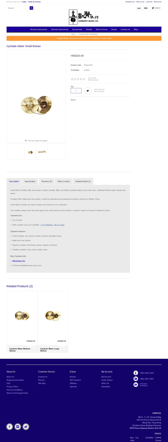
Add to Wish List (99, 89)
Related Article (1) (83, 181)
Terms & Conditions (15, 390)
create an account (34, 1)
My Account (157, 1)
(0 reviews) (92, 78)
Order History (107, 380)
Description (14, 181)
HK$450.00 (31, 329)
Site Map (42, 383)
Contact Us (125, 29)
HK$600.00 (61, 329)
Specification (30, 181)
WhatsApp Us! (18, 261)
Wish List (105, 383)
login (24, 1)
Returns (41, 380)
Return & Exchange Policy (17, 393)
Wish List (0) (140, 1)
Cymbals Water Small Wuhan (88, 34)
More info (22, 345)
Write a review (93, 80)
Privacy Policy (12, 387)
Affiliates (73, 383)
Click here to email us (144, 385)
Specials (73, 387)
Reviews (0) (47, 181)
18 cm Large (59, 225)
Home (73, 34)
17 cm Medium (47, 225)
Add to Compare (99, 91)
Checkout (149, 1)
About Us (10, 377)
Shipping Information (15, 380)
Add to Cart (13, 346)
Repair (114, 29)
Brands (89, 29)
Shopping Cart (130, 1)
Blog (136, 29)
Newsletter (105, 387)
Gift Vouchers (75, 380)
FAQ (8, 383)
